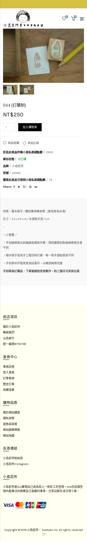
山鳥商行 (8, 338)
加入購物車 (30, 127)
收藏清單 (8, 389)
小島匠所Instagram (16, 464)
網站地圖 (8, 435)
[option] (10, 90)
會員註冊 (8, 366)
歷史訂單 (8, 384)
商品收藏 (13, 143)
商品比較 (33, 143)
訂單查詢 (8, 378)
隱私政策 (8, 418)
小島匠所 (17, 166)
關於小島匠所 (11, 326)
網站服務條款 (11, 429)
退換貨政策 (10, 424)
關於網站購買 (11, 412)
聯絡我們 (8, 332)
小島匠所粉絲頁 (13, 458)
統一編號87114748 (14, 344)
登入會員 (8, 372)
